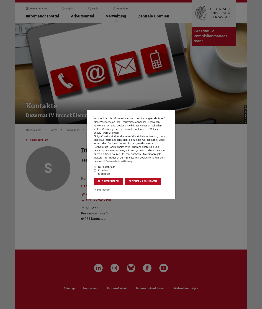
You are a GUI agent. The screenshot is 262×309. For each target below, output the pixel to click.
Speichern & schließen (143, 181)
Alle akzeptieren (108, 181)
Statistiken (104, 173)
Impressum (103, 189)
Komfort (103, 170)
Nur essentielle (106, 166)
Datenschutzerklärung (119, 161)
